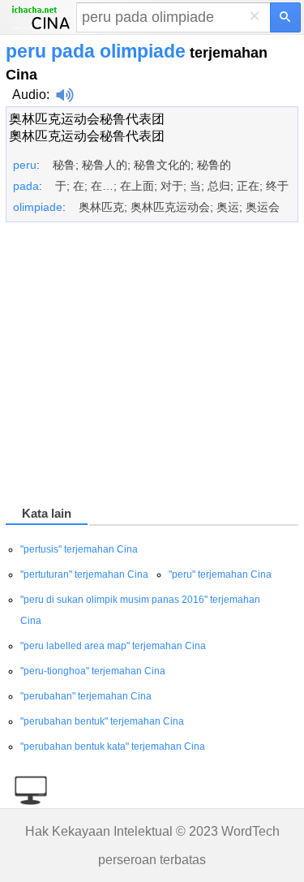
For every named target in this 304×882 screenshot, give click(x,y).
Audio (29, 94)
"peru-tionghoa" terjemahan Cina (92, 671)
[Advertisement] (152, 366)
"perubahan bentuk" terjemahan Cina (102, 721)
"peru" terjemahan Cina (220, 574)
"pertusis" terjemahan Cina (79, 549)
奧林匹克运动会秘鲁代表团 (87, 136)
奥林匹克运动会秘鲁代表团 (87, 119)
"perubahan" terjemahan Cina (86, 696)
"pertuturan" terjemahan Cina (84, 574)
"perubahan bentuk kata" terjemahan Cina (112, 746)
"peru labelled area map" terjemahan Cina (113, 646)
